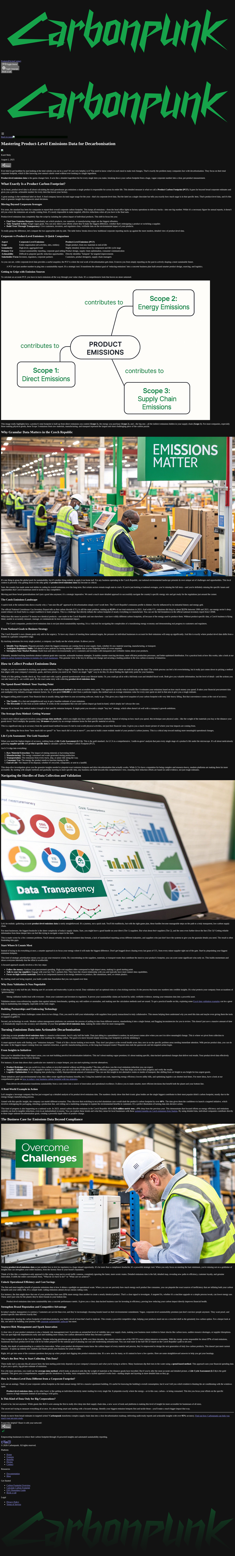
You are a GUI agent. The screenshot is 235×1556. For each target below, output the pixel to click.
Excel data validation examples (206, 1001)
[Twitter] (2, 1443)
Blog (9, 1476)
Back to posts (7, 137)
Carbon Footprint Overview (18, 1485)
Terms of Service (14, 1504)
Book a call (6, 72)
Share (7, 166)
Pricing (10, 1462)
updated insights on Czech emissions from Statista (156, 1111)
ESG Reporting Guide (16, 1490)
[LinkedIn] (6, 1443)
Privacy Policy (13, 1502)
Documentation (13, 1473)
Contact (10, 1464)
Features (10, 1457)
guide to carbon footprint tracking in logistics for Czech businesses (29, 658)
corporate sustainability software (54, 1321)
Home (9, 1454)
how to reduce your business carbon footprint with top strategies (50, 1079)
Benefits (10, 1459)
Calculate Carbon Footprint (18, 1488)
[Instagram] (9, 1443)
